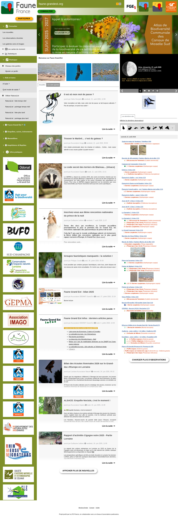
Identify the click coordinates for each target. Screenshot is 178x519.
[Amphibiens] (148, 128)
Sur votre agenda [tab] (53, 85)
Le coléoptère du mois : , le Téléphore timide (88, 347)
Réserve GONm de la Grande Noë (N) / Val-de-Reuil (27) (141, 325)
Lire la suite (107, 129)
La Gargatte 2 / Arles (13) (130, 218)
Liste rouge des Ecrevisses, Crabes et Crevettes (84, 331)
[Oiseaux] (124, 128)
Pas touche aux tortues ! (77, 337)
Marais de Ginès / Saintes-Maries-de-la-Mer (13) (138, 242)
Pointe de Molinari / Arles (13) (132, 266)
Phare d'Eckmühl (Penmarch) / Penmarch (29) (137, 346)
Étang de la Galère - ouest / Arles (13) (134, 195)
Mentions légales (83, 507)
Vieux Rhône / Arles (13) (130, 297)
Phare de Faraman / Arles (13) (132, 260)
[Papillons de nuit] (167, 128)
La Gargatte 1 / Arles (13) (130, 212)
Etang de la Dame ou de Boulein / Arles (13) (136, 183)
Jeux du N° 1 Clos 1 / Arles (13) (132, 207)
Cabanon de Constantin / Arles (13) (134, 164)
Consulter (46, 11)
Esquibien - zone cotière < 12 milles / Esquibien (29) (139, 337)
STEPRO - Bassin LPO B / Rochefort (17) (136, 308)
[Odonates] (155, 128)
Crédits (98, 507)
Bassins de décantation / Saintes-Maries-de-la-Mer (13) (141, 158)
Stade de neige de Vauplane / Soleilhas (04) (136, 141)
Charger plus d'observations (149, 360)
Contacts (91, 507)
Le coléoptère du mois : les (82, 334)
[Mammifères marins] (136, 128)
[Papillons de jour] (161, 128)
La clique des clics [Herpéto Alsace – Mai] (82, 339)
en (120, 3)
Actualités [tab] (42, 85)
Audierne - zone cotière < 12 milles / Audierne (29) (139, 331)
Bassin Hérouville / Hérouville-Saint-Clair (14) (137, 303)
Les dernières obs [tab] (128, 116)
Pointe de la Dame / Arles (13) (132, 287)
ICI (93, 452)
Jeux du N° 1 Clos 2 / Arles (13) (132, 201)
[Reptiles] (142, 128)
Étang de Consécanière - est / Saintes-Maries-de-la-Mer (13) (142, 189)
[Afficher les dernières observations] (131, 120)
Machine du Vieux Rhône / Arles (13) (134, 236)
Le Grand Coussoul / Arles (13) (132, 230)
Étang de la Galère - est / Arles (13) (134, 178)
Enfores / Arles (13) (128, 170)
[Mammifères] (130, 128)
